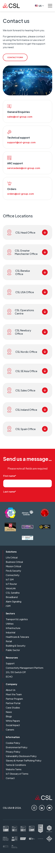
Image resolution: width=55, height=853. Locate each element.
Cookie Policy (13, 742)
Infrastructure (13, 628)
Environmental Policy (16, 747)
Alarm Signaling (13, 601)
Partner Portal (13, 703)
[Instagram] (34, 808)
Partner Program (14, 698)
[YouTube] (49, 808)
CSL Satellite (13, 592)
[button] (27, 232)
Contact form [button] (15, 57)
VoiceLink (11, 588)
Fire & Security (13, 570)
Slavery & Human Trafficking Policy (23, 760)
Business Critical (14, 561)
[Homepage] (11, 6)
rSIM (8, 605)
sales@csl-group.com (19, 116)
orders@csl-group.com (20, 193)
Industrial (10, 632)
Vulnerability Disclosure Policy (21, 756)
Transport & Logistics (17, 619)
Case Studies (13, 707)
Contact (10, 778)
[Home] (43, 798)
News (9, 711)
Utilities (10, 623)
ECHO (9, 676)
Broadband (12, 597)
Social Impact (13, 725)
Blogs (9, 716)
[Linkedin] (42, 808)
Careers (10, 729)
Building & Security (15, 645)
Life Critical (11, 557)
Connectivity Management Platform (24, 667)
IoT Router (11, 583)
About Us (10, 689)
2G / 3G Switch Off (16, 672)
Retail (9, 641)
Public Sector (13, 650)
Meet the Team (14, 694)
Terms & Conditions (16, 764)
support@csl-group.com (21, 142)
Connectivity (12, 575)
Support (10, 663)
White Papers (13, 720)
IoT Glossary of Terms (17, 773)
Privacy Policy (13, 751)
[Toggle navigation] (50, 5)
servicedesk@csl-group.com (23, 168)
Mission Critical (13, 566)
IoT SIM (10, 579)
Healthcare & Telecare (17, 636)
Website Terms (13, 769)
